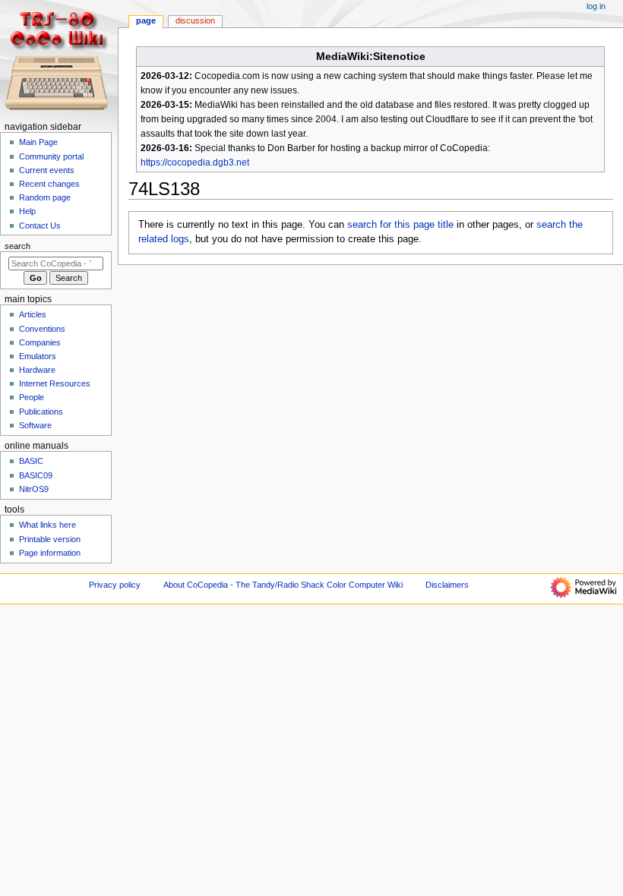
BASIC (31, 460)
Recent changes (49, 183)
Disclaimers (447, 584)
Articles (32, 314)
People (31, 397)
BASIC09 (35, 475)
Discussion (195, 20)
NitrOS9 (34, 489)
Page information (50, 552)
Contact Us (40, 225)
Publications (41, 411)
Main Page (38, 142)
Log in (596, 6)
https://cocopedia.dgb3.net (195, 162)
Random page (45, 197)
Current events (46, 170)
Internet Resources (54, 383)
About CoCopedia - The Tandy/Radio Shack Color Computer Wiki (283, 584)
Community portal (51, 156)
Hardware (37, 369)
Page (146, 20)
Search (17, 246)
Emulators (37, 356)
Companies (40, 342)
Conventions (42, 328)
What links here (47, 524)
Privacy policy (115, 584)
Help (27, 211)
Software (35, 425)
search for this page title (400, 224)
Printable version (50, 539)
